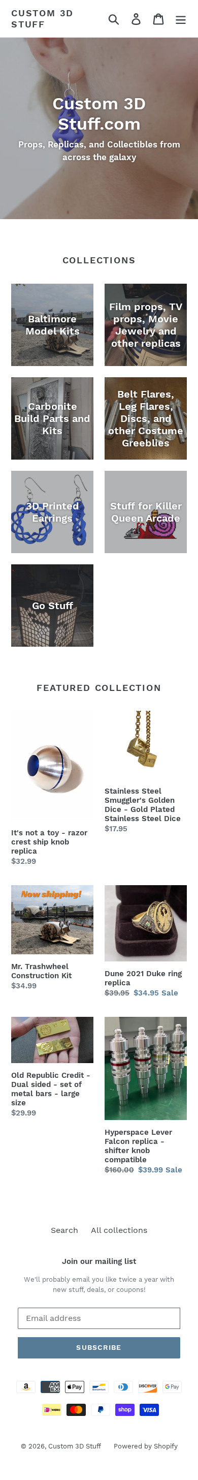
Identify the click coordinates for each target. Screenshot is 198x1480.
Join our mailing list (99, 1261)
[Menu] (181, 18)
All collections (119, 1230)
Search (64, 1230)
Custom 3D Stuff (42, 18)
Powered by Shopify (146, 1446)
